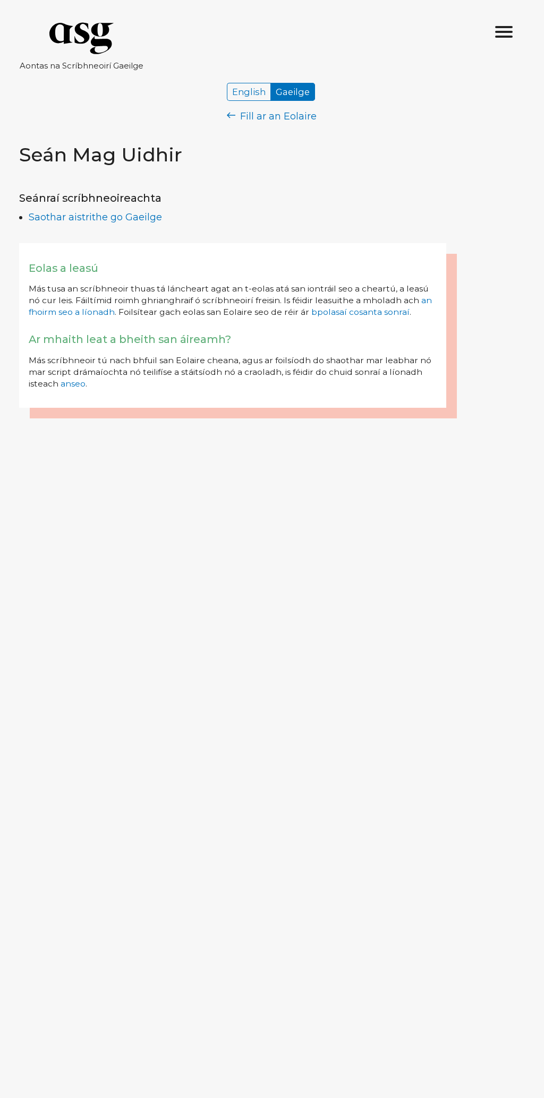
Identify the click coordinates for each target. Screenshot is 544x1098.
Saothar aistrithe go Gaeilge (95, 217)
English (249, 92)
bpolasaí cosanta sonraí (360, 312)
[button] (504, 32)
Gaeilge (293, 92)
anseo (73, 384)
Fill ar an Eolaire (277, 116)
